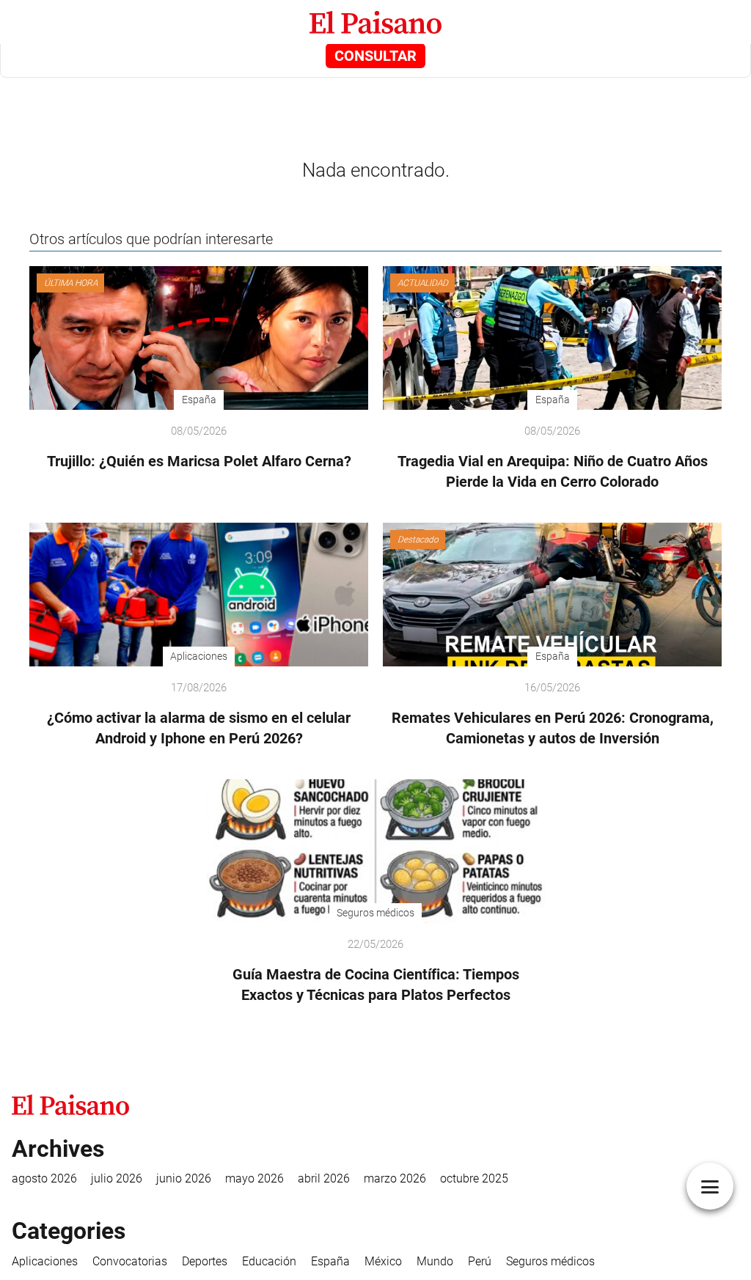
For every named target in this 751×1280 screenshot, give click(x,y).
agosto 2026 (44, 1178)
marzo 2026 (395, 1178)
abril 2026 (324, 1178)
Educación (269, 1261)
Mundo (435, 1261)
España (330, 1261)
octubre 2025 (474, 1178)
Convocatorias (129, 1261)
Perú (479, 1261)
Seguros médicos (550, 1261)
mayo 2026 (254, 1178)
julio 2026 (116, 1178)
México (383, 1261)
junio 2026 (183, 1178)
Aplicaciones (45, 1261)
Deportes (204, 1261)
